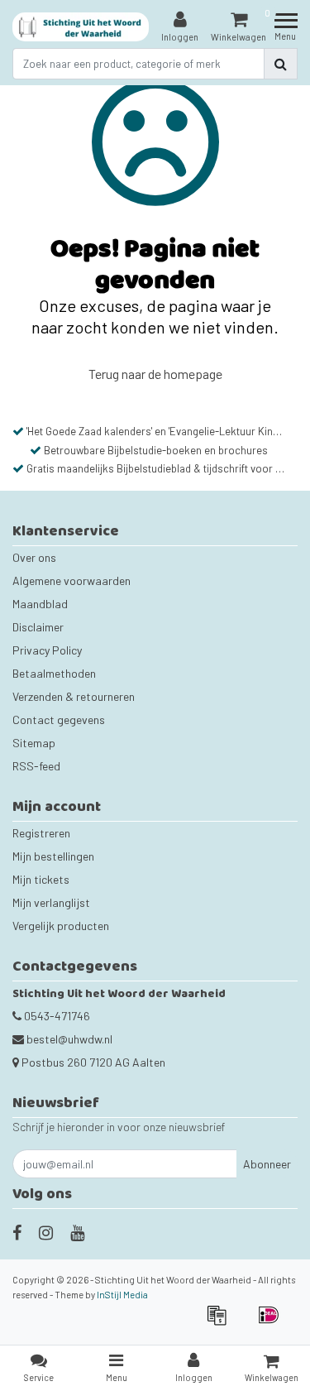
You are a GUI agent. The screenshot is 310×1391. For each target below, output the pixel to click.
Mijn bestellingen (53, 856)
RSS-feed (36, 766)
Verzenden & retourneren (73, 696)
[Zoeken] (280, 64)
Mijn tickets (40, 879)
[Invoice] (222, 1323)
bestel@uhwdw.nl (69, 1039)
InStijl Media (122, 1294)
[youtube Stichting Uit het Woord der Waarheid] (77, 1232)
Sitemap (33, 743)
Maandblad (40, 604)
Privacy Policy (47, 650)
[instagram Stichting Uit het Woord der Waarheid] (46, 1232)
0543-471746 (55, 1016)
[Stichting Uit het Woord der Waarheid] (80, 26)
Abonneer (267, 1164)
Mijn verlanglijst (51, 902)
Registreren (41, 833)
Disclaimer (38, 627)
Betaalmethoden (54, 673)
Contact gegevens (58, 719)
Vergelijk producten (60, 926)
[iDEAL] (273, 1323)
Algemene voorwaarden (71, 580)
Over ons (34, 557)
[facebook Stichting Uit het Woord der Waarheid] (16, 1232)
